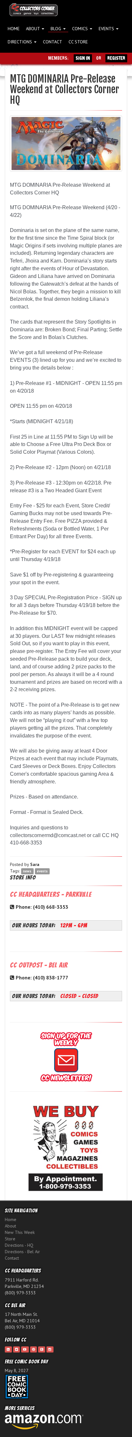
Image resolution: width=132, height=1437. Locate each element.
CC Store (78, 42)
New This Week (20, 1232)
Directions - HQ (19, 1245)
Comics (80, 28)
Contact (52, 42)
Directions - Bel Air (22, 1251)
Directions (20, 42)
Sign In (83, 58)
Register (116, 58)
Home (14, 28)
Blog (56, 28)
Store (10, 1239)
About (33, 28)
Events (107, 28)
